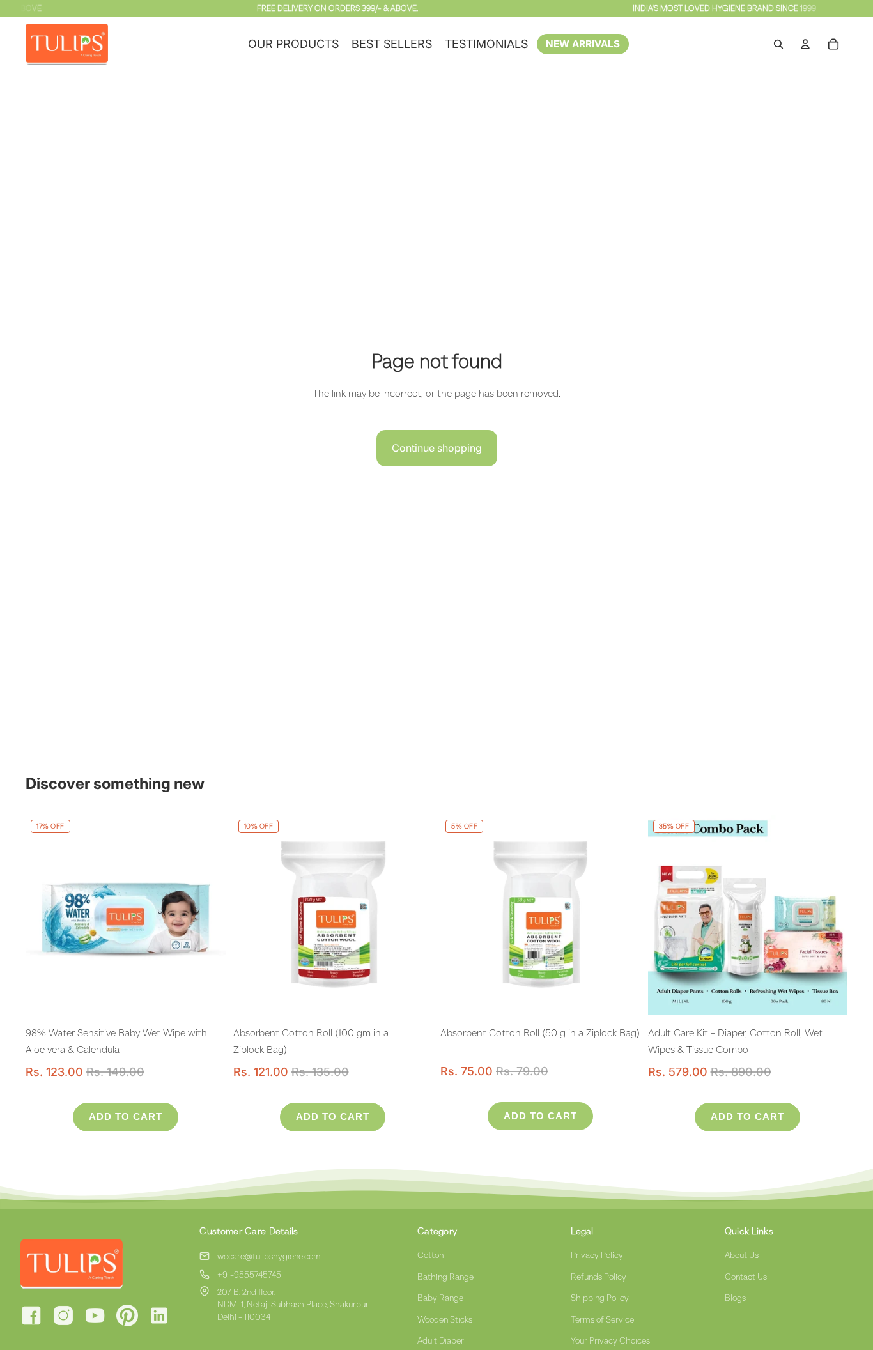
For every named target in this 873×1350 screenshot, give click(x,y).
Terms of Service (602, 1319)
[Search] (778, 44)
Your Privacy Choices (610, 1340)
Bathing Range (445, 1276)
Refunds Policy (598, 1276)
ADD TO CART (125, 1116)
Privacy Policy (597, 1255)
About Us (742, 1255)
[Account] (805, 44)
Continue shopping (437, 447)
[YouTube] (95, 1315)
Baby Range (440, 1297)
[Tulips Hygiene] (97, 1264)
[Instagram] (63, 1315)
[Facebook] (31, 1315)
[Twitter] (127, 1315)
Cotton (430, 1255)
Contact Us (746, 1276)
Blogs (735, 1297)
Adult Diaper (440, 1340)
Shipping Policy (600, 1297)
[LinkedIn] (159, 1315)
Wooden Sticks (444, 1319)
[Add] (205, 995)
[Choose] (827, 995)
